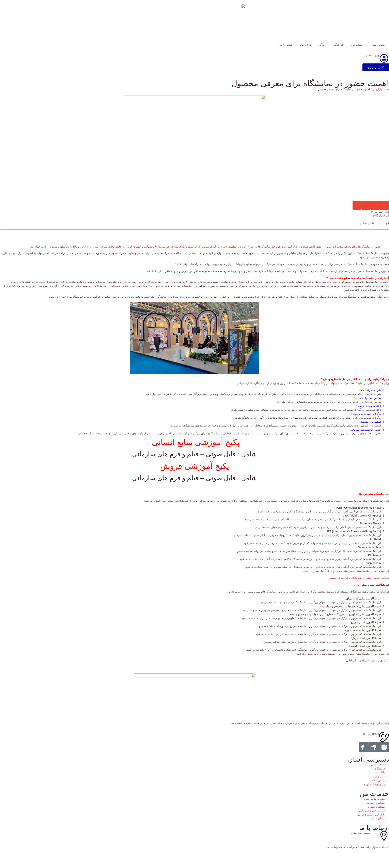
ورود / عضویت (371, 55)
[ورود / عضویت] (384, 58)
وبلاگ (322, 44)
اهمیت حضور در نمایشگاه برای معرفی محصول (353, 577)
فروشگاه (338, 44)
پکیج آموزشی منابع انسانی (195, 442)
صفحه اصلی (378, 44)
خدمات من (357, 44)
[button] (384, 205)
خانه (386, 89)
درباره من (305, 44)
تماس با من (285, 44)
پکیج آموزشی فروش (194, 466)
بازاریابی (377, 89)
